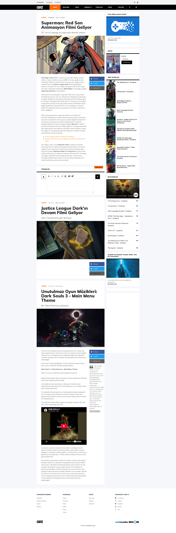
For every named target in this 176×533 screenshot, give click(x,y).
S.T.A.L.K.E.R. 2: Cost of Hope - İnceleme (121, 196)
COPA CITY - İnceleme (115, 231)
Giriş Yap (91, 498)
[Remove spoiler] (72, 176)
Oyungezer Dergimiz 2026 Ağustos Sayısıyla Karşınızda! (126, 129)
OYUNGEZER (40, 2)
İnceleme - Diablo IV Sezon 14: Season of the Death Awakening (127, 121)
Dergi (110, 7)
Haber (55, 7)
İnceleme (66, 7)
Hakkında (39, 498)
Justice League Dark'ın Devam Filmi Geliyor (59, 137)
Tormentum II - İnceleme (125, 91)
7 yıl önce (51, 17)
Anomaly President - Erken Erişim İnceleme (126, 148)
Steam (119, 506)
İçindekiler (127, 62)
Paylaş (95, 79)
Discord (121, 7)
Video (77, 7)
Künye (38, 504)
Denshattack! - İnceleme (116, 236)
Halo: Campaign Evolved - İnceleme (125, 111)
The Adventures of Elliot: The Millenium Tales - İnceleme (118, 242)
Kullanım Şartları (41, 501)
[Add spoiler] (69, 176)
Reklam (39, 506)
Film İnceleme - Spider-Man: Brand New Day (126, 166)
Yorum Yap (96, 88)
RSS (119, 509)
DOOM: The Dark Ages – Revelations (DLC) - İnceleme (126, 138)
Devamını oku (112, 40)
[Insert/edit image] (65, 176)
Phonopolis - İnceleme (115, 248)
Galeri (64, 506)
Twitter (120, 501)
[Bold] (49, 176)
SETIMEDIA (49, 2)
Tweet (95, 83)
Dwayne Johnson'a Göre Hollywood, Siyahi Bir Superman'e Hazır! (65, 140)
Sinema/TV (88, 7)
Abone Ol (91, 504)
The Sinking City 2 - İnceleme (126, 82)
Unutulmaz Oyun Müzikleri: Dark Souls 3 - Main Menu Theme (69, 296)
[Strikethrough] (58, 176)
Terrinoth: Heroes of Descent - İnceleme (127, 157)
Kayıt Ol (91, 501)
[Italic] (52, 176)
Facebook (120, 498)
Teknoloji (99, 7)
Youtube (120, 504)
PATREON (57, 2)
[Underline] (55, 176)
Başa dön (99, 167)
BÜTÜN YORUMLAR (95, 411)
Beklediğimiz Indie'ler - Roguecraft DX (124, 101)
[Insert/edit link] (62, 176)
